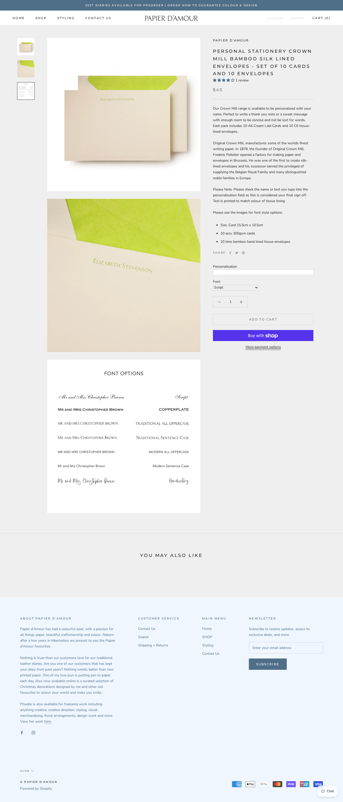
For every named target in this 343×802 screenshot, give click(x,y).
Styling (66, 18)
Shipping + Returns (153, 645)
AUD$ (24, 771)
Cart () (321, 18)
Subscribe (267, 664)
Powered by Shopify (36, 788)
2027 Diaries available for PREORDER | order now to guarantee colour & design (171, 5)
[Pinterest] (243, 252)
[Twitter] (236, 252)
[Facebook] (230, 252)
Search (297, 18)
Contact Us (98, 18)
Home (19, 18)
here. (48, 721)
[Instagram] (33, 732)
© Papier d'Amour (38, 782)
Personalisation (225, 266)
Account (275, 18)
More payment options (263, 347)
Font (216, 281)
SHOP (41, 18)
